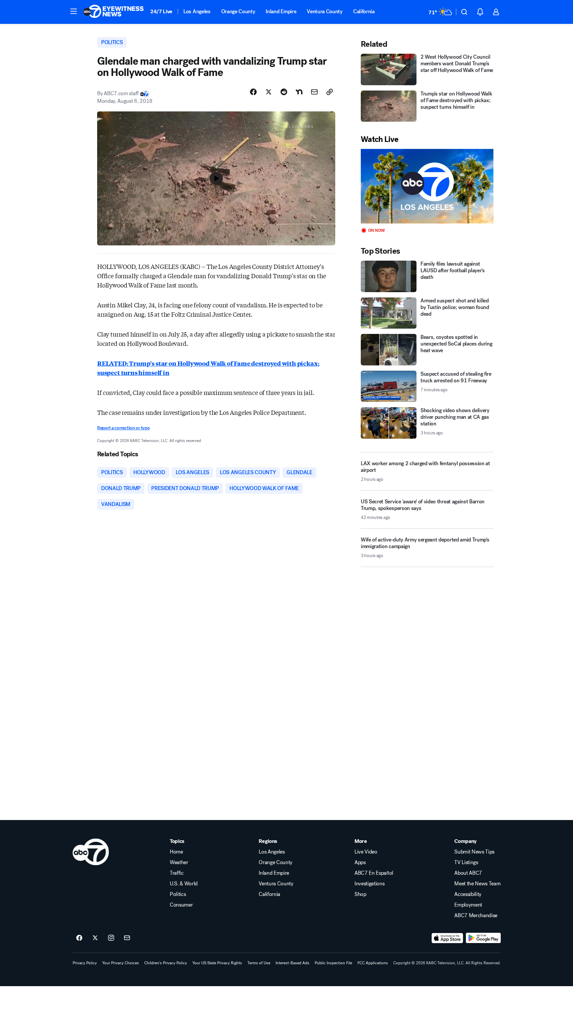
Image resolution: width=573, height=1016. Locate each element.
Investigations (369, 883)
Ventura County (325, 11)
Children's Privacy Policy (165, 963)
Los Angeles (196, 11)
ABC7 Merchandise (475, 915)
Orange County (238, 11)
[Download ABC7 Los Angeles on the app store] (447, 938)
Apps (360, 862)
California (364, 11)
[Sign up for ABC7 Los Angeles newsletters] (127, 938)
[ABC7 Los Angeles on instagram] (111, 938)
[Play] (427, 186)
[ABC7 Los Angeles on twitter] (95, 938)
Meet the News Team (477, 883)
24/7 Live (161, 11)
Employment (468, 905)
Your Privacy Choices (120, 963)
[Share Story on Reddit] (283, 91)
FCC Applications (372, 963)
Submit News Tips (474, 852)
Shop (360, 894)
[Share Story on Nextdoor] (299, 91)
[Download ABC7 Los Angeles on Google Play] (483, 938)
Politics (178, 894)
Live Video (365, 852)
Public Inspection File (333, 963)
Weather (179, 862)
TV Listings (466, 862)
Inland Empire (281, 11)
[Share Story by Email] (314, 91)
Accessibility (467, 894)
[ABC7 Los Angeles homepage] (113, 12)
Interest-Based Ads (292, 963)
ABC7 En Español (373, 873)
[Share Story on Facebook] (253, 91)
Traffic (177, 873)
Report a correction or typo (123, 428)
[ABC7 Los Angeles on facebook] (79, 938)
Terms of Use (258, 963)
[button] (74, 11)
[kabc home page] (91, 852)
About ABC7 (468, 873)
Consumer (181, 905)
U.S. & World (184, 883)
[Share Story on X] (268, 91)
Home (176, 852)
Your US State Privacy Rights (217, 963)
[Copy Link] (329, 91)
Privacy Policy (85, 963)
